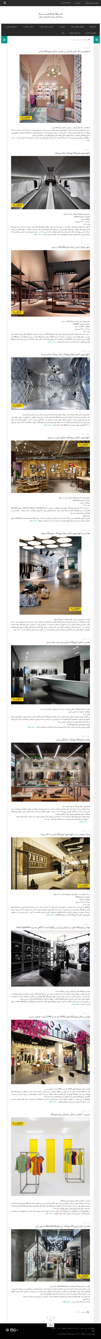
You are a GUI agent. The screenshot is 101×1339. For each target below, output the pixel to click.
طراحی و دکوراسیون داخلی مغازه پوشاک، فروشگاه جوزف (65, 533)
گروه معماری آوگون (92, 3)
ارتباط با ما (77, 3)
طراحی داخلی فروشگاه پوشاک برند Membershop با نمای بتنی (62, 1226)
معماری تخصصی (91, 33)
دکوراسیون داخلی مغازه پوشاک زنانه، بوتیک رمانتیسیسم (65, 354)
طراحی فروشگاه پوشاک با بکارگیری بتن (73, 740)
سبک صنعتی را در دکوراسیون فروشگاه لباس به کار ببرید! (65, 834)
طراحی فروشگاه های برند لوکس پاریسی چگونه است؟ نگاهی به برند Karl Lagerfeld (53, 927)
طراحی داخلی (28, 26)
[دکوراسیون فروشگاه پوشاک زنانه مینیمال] (50, 182)
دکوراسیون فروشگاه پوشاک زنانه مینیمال (72, 153)
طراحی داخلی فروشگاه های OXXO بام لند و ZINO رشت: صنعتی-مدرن (59, 1017)
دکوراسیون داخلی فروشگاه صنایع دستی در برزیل (69, 438)
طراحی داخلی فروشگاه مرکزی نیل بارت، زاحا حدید (68, 642)
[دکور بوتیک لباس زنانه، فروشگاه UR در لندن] (50, 283)
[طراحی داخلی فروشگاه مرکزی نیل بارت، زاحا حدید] (50, 674)
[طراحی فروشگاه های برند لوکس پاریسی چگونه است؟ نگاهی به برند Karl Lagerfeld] (50, 958)
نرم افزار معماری (12, 26)
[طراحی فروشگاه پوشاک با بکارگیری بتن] (50, 772)
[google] (16, 1330)
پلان (63, 33)
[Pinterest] (7, 1330)
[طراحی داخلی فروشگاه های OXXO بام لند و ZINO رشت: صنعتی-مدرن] (50, 1052)
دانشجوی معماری (74, 33)
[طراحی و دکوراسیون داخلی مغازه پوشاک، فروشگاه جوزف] (50, 575)
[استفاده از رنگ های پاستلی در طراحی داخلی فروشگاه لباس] (50, 88)
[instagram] (12, 1330)
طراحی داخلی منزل (47, 26)
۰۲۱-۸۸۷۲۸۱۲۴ (65, 3)
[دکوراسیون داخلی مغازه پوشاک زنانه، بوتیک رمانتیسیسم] (50, 383)
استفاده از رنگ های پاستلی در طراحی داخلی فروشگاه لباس (64, 51)
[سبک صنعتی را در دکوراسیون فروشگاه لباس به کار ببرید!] (50, 863)
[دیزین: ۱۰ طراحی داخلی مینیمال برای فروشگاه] (50, 1156)
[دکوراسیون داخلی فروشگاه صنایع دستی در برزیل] (50, 467)
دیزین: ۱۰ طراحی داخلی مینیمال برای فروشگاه (70, 1114)
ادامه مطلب (37, 234)
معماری (62, 26)
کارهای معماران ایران (77, 26)
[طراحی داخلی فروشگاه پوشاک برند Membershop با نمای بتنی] (50, 1255)
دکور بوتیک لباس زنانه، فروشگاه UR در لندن (70, 247)
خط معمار (93, 26)
